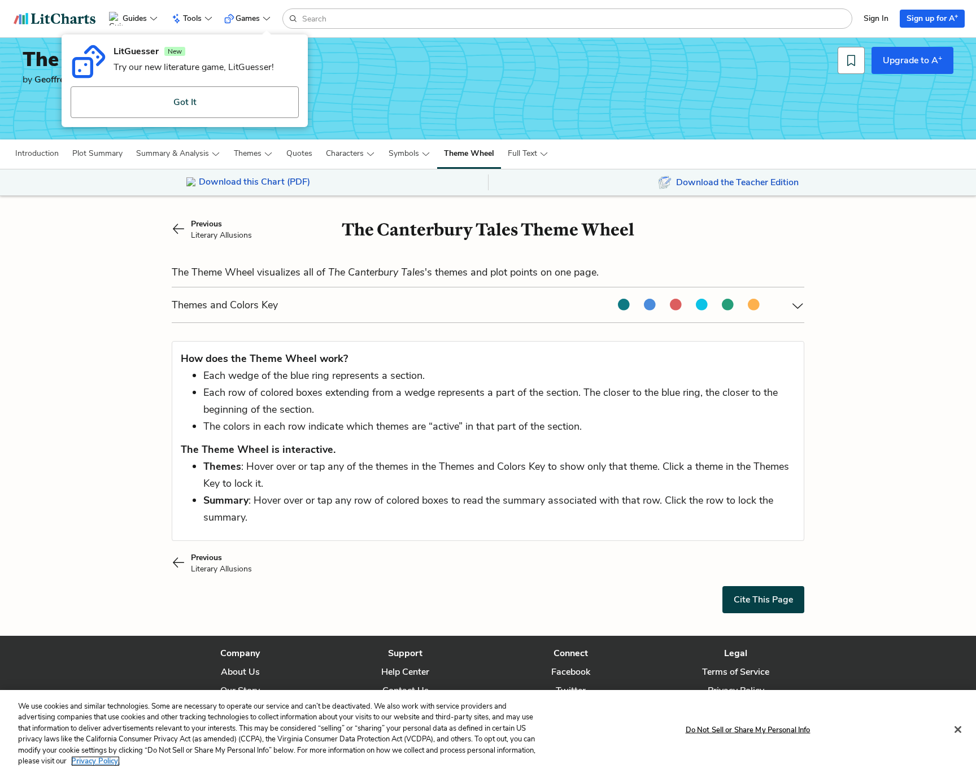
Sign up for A (932, 18)
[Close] (957, 729)
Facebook (570, 672)
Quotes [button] (299, 153)
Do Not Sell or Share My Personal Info (748, 730)
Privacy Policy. (95, 761)
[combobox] (576, 18)
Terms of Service (735, 672)
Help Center (405, 672)
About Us (240, 672)
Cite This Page (763, 599)
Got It (185, 102)
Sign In (876, 18)
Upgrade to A (912, 60)
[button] (37, 153)
